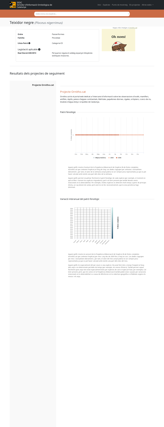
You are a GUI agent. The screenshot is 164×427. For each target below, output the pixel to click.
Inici (99, 5)
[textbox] (82, 14)
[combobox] (82, 14)
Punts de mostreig (120, 5)
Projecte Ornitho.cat (43, 84)
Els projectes (134, 5)
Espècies (106, 5)
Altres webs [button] (147, 5)
